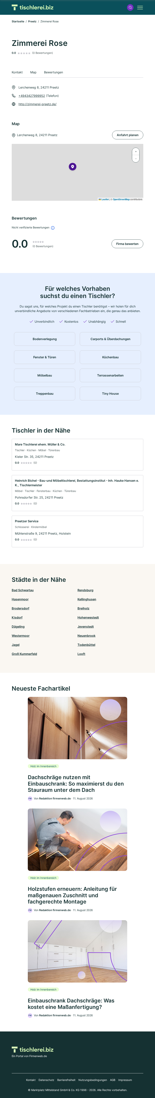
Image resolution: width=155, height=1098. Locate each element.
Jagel (15, 645)
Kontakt (31, 1080)
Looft (81, 654)
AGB (112, 1080)
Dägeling (18, 626)
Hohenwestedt (88, 617)
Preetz (32, 21)
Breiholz (83, 608)
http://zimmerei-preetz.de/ (38, 104)
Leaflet (105, 199)
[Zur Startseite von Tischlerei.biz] (32, 7)
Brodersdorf (20, 608)
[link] (77, 455)
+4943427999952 (32, 96)
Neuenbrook (86, 636)
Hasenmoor (20, 599)
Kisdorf (17, 617)
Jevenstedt (86, 626)
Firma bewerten (127, 244)
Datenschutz (46, 1080)
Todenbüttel (86, 645)
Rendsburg (85, 590)
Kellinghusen (87, 599)
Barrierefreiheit (66, 1080)
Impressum (125, 1080)
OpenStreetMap (121, 199)
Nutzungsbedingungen (92, 1080)
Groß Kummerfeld (24, 654)
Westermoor (20, 636)
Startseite (18, 21)
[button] (130, 7)
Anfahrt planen (128, 135)
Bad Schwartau (23, 590)
